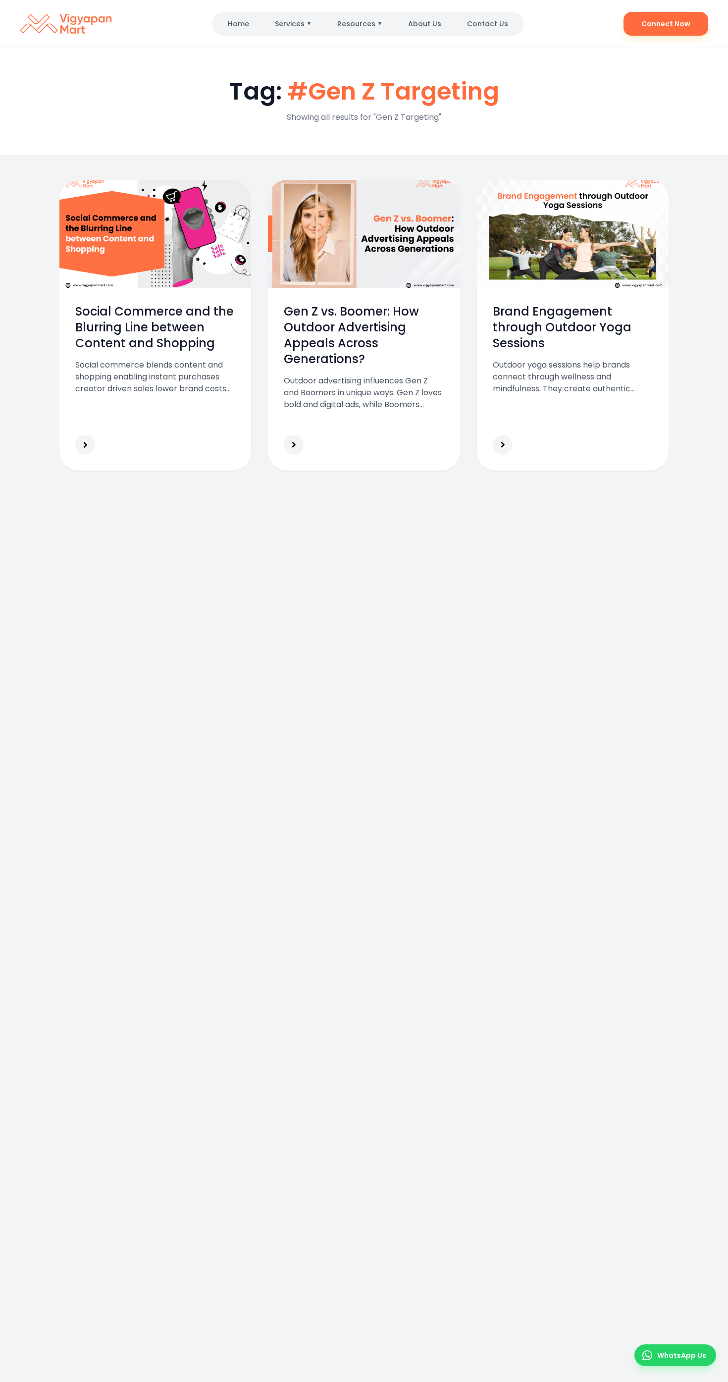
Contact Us (487, 24)
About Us (424, 24)
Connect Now (665, 24)
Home (238, 24)
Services (293, 24)
